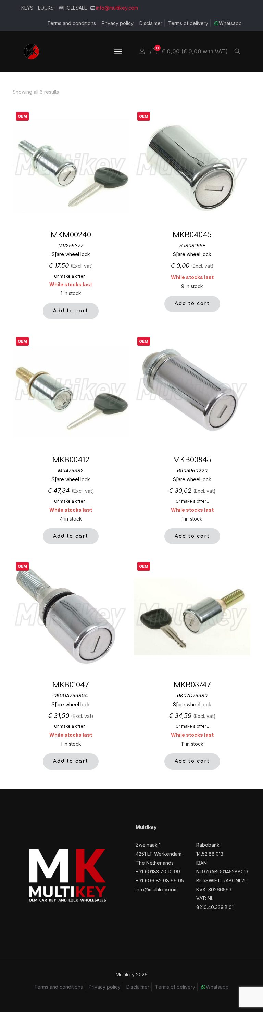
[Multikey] (31, 51)
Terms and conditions (71, 23)
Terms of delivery (188, 23)
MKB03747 (192, 685)
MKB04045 (192, 235)
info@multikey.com (117, 8)
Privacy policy (118, 23)
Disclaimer (150, 23)
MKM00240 (71, 235)
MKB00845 (192, 460)
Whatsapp (230, 23)
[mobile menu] (118, 51)
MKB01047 (70, 685)
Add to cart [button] (70, 310)
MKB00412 (70, 460)
